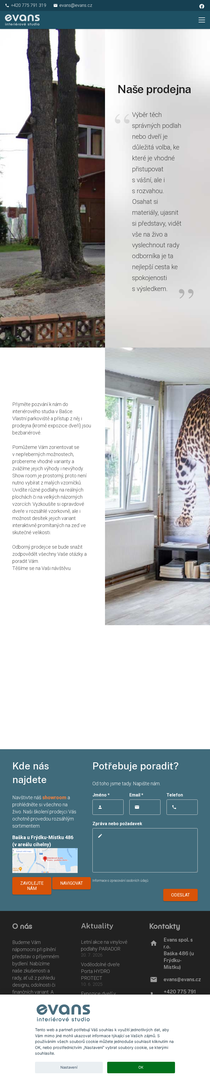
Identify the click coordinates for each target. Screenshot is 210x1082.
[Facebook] (202, 6)
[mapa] (45, 860)
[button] (202, 20)
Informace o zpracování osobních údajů (120, 881)
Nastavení (68, 1067)
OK (141, 1067)
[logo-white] (22, 19)
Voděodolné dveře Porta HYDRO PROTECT (100, 971)
